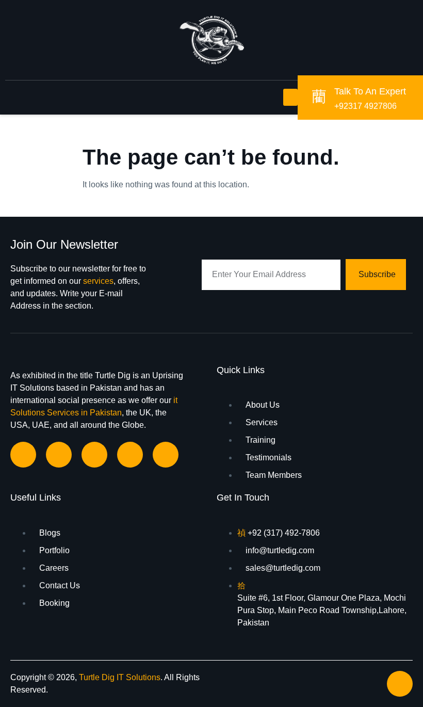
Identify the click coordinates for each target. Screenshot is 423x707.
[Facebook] (23, 455)
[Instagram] (94, 455)
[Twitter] (130, 455)
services (98, 281)
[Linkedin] (59, 455)
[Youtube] (165, 455)
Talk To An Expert (370, 91)
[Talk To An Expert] (319, 96)
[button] (290, 97)
